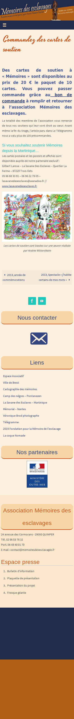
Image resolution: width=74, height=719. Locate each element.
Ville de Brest (11, 382)
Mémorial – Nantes (14, 409)
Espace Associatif (13, 376)
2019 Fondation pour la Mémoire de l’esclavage (32, 429)
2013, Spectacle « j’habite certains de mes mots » (55, 277)
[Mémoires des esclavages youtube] (42, 301)
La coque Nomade (14, 435)
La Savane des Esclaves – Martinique (25, 402)
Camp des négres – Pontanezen (22, 396)
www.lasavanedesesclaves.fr (19, 186)
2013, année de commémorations (14, 277)
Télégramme (11, 422)
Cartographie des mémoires (20, 389)
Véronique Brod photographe (21, 415)
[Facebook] (32, 301)
